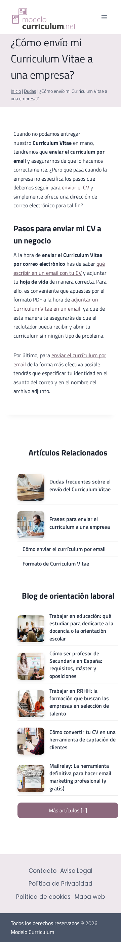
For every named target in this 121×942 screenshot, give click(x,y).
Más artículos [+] (68, 810)
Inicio (16, 91)
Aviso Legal (76, 871)
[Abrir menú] (104, 17)
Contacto (42, 871)
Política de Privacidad (60, 884)
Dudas (30, 91)
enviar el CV (75, 187)
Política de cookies (43, 897)
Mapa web (90, 897)
